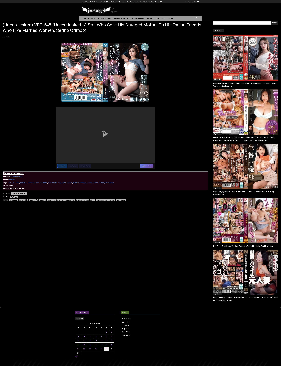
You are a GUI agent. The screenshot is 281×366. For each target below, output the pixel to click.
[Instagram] (188, 1)
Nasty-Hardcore (79, 183)
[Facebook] (185, 1)
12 (90, 340)
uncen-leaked (98, 183)
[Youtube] (198, 1)
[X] (192, 1)
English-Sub (217, 79)
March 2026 (126, 335)
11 (84, 340)
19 (90, 345)
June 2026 (126, 325)
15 (106, 340)
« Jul (76, 356)
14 (101, 340)
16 (112, 340)
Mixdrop (73, 166)
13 (96, 340)
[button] (196, 18)
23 (112, 345)
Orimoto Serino (16, 177)
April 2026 (126, 332)
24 (78, 349)
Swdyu (62, 166)
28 (101, 349)
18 (84, 345)
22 (106, 345)
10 (78, 340)
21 (101, 345)
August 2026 (126, 319)
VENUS (12, 179)
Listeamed (85, 166)
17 (78, 345)
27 (96, 349)
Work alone (109, 183)
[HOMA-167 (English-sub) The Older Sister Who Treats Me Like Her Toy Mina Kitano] (245, 220)
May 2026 (125, 329)
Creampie (43, 183)
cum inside (52, 183)
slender (89, 183)
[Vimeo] (195, 1)
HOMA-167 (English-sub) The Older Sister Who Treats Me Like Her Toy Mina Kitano (243, 246)
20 (96, 345)
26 (90, 349)
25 (84, 349)
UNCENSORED (13, 183)
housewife (62, 183)
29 (106, 349)
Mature (69, 183)
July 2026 (125, 322)
